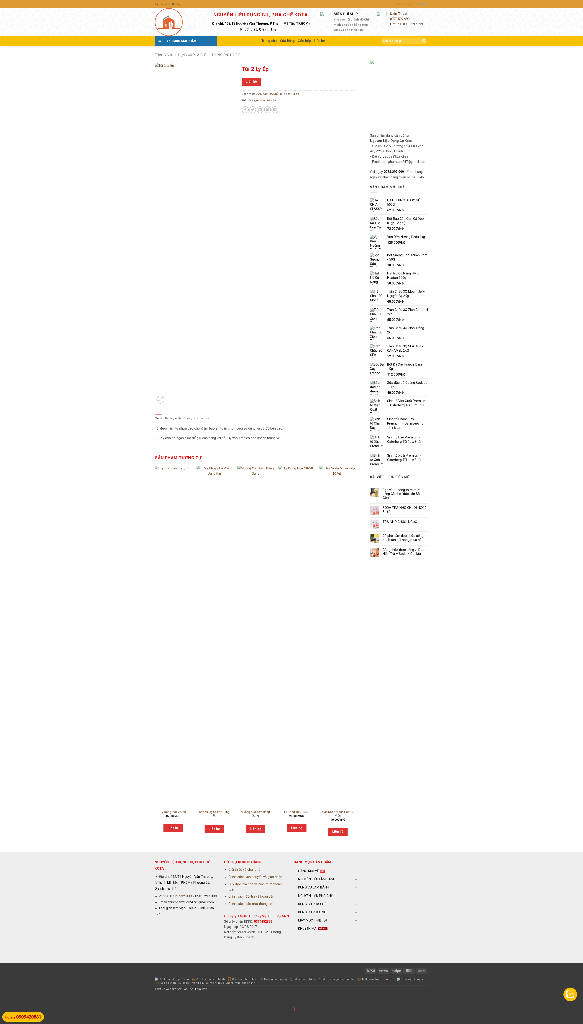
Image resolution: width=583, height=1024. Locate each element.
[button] (404, 4)
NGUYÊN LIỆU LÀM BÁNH (316, 879)
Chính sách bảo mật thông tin (250, 904)
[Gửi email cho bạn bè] (260, 109)
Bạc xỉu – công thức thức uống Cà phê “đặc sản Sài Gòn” (401, 494)
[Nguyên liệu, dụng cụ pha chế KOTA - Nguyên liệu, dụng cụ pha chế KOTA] (177, 22)
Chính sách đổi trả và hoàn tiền (251, 897)
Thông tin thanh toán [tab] (197, 418)
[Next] (356, 655)
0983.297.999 (394, 172)
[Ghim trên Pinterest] (267, 109)
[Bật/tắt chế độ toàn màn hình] (16, 999)
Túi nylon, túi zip (226, 55)
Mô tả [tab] (158, 418)
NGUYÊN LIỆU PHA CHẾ (315, 896)
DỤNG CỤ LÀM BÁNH (313, 887)
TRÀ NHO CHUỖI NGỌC (400, 522)
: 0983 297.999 (406, 24)
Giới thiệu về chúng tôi (244, 870)
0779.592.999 (400, 19)
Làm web (201, 989)
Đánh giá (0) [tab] (173, 418)
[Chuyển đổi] (356, 879)
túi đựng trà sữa (266, 100)
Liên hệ (319, 41)
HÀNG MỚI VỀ (308, 871)
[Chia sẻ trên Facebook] (245, 109)
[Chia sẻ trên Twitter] (252, 109)
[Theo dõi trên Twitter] (422, 4)
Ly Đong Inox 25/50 (173, 812)
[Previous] (155, 655)
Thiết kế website (165, 989)
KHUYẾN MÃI (307, 929)
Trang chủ (269, 41)
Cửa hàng (287, 41)
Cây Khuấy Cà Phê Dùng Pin (214, 813)
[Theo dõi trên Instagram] (418, 4)
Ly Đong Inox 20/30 (296, 812)
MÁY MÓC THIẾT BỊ (312, 920)
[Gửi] (423, 41)
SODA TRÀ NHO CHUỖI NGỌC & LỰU (405, 510)
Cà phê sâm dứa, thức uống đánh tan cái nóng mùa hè (403, 538)
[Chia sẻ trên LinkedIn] (274, 109)
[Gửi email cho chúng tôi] (426, 4)
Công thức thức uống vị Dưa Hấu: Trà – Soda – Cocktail (403, 552)
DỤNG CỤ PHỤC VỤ (312, 912)
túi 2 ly (251, 100)
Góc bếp (304, 41)
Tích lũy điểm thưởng (168, 4)
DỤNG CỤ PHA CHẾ (192, 55)
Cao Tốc (187, 989)
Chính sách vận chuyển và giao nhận (255, 877)
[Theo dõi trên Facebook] (414, 4)
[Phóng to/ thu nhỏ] (4, 999)
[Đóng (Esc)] (40, 999)
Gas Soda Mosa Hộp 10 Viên (337, 813)
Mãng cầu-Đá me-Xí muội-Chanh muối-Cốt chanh (224, 982)
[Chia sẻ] (28, 999)
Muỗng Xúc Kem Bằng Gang (255, 813)
